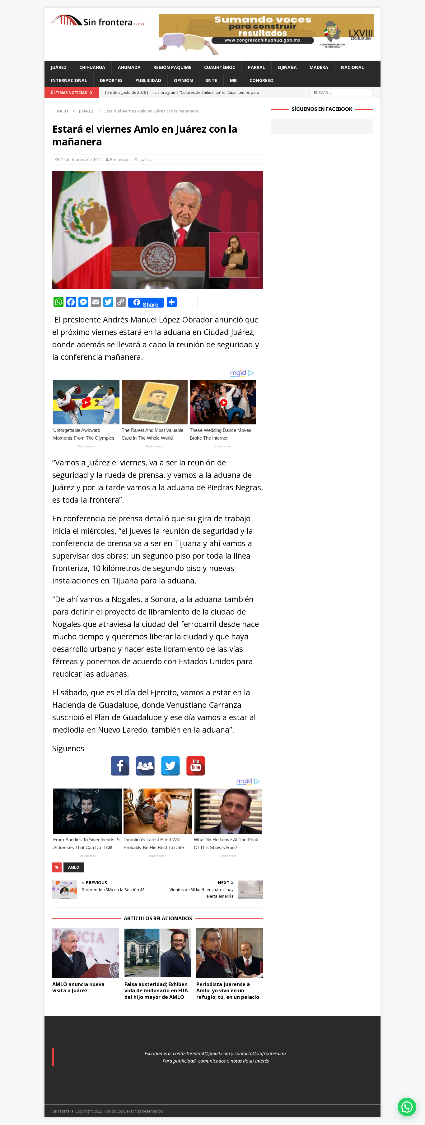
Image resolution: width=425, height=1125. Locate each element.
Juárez (59, 67)
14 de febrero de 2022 (81, 159)
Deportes (111, 80)
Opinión (183, 80)
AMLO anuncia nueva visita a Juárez (78, 987)
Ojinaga (287, 67)
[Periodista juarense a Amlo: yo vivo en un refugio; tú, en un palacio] (229, 953)
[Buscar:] (342, 92)
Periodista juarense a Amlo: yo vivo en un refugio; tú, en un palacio (227, 991)
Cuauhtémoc (219, 67)
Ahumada (129, 67)
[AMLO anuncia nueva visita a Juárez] (85, 953)
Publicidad (148, 80)
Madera (319, 67)
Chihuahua (92, 67)
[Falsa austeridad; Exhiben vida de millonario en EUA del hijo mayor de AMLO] (157, 953)
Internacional (69, 80)
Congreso (261, 80)
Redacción (120, 159)
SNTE (211, 80)
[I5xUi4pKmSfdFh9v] (266, 51)
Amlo (73, 867)
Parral (256, 67)
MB (233, 80)
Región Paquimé (172, 67)
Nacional (352, 67)
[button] (407, 1107)
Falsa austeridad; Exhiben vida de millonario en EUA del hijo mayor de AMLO (156, 991)
